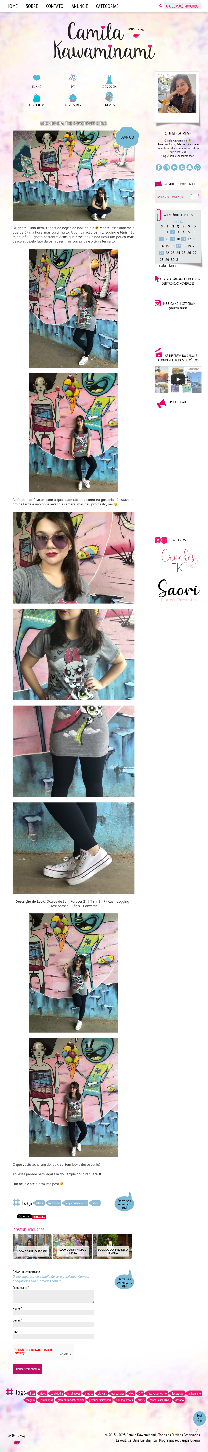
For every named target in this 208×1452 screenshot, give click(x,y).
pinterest (197, 167)
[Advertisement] (178, 469)
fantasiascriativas (160, 1400)
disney (141, 1400)
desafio (179, 1400)
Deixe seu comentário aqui (124, 1204)
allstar (40, 1203)
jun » (172, 265)
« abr (163, 265)
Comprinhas (36, 105)
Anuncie (80, 6)
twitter (182, 167)
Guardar (40, 1216)
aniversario (194, 1393)
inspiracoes (73, 1393)
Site (15, 1332)
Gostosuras (73, 105)
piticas (96, 1203)
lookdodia (54, 1203)
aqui (172, 156)
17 (178, 246)
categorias (107, 6)
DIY (73, 87)
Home (12, 6)
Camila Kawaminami (104, 40)
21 (162, 253)
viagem (30, 1400)
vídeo (43, 1393)
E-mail (17, 1320)
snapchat (189, 167)
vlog (131, 1393)
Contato (54, 6)
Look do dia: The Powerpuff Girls (73, 123)
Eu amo (36, 87)
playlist (102, 1393)
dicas (32, 1393)
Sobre (32, 6)
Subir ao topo (200, 1418)
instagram (166, 167)
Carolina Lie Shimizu (143, 1440)
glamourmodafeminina (71, 1400)
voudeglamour (124, 1400)
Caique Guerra (190, 1440)
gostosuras (118, 1393)
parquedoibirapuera (76, 1203)
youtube (174, 167)
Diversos (109, 105)
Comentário (21, 1287)
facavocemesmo (157, 1393)
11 (183, 239)
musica (89, 1393)
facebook (159, 167)
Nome (17, 1308)
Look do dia (109, 87)
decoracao (177, 1393)
